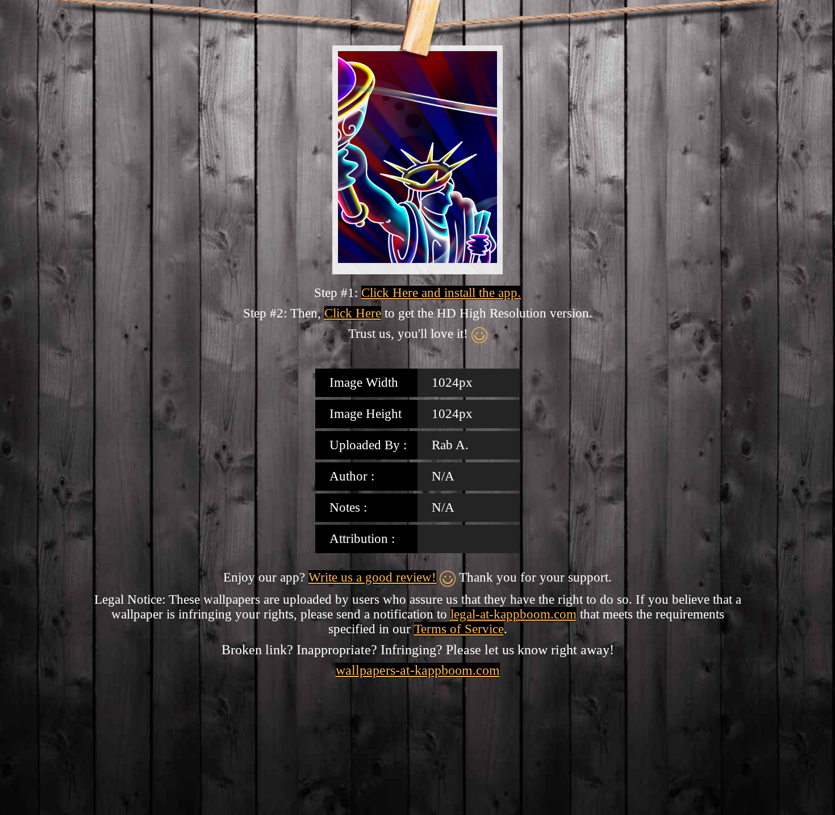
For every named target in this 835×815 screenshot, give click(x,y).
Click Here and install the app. (441, 293)
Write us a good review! (372, 577)
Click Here (352, 313)
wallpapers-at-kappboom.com (418, 670)
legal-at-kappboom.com (513, 614)
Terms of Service (459, 629)
